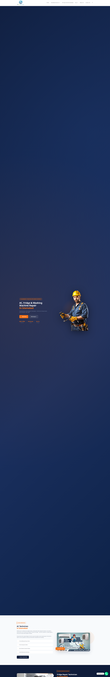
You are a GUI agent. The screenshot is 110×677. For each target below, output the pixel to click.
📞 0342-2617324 (23, 316)
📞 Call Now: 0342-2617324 (23, 657)
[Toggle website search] (92, 2)
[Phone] (106, 673)
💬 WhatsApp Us (33, 316)
